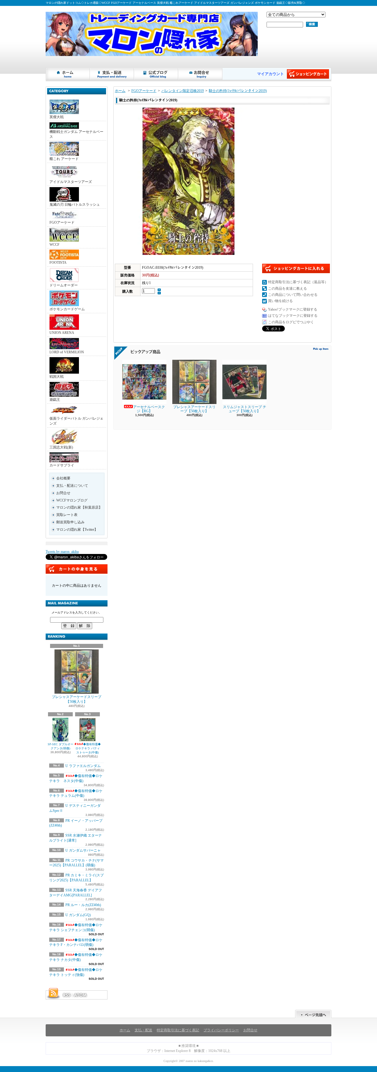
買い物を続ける (280, 301)
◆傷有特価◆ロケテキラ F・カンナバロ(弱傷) (75, 942)
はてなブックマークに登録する (293, 316)
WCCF (54, 245)
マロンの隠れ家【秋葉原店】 (79, 507)
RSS (66, 995)
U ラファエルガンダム (83, 766)
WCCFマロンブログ (71, 500)
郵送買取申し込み (70, 522)
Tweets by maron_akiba (62, 552)
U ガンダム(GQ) (78, 915)
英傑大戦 (56, 117)
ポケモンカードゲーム (67, 309)
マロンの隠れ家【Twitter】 (77, 529)
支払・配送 (143, 1030)
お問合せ (200, 74)
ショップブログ (156, 74)
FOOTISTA (58, 262)
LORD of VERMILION (66, 352)
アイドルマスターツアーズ (70, 182)
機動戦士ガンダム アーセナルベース (76, 134)
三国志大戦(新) (61, 447)
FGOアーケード (62, 222)
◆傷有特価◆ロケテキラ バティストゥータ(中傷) (88, 748)
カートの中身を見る (77, 569)
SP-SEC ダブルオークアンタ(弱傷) (60, 746)
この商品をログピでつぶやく (291, 322)
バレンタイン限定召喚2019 (182, 91)
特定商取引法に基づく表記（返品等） (298, 282)
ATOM (81, 995)
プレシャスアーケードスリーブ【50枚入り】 (76, 699)
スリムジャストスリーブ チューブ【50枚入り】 (244, 409)
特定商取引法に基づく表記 (178, 1030)
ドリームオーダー (63, 285)
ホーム (68, 74)
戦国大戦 (56, 377)
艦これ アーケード (64, 159)
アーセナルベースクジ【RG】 (149, 409)
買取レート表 (66, 515)
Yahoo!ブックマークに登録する (292, 309)
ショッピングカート (308, 74)
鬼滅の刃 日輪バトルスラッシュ (74, 204)
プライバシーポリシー (221, 1030)
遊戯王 (54, 400)
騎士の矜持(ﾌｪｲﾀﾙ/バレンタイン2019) (238, 91)
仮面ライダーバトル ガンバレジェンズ (76, 420)
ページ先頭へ (313, 1014)
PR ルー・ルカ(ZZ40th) (83, 905)
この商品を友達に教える (287, 288)
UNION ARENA (61, 333)
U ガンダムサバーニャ (83, 850)
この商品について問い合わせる (293, 295)
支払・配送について (112, 74)
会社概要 (63, 478)
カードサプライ (61, 465)
